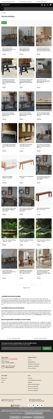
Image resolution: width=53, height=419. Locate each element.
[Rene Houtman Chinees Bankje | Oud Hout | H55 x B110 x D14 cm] (26, 101)
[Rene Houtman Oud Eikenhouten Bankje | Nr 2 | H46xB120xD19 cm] (9, 259)
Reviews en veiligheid (33, 390)
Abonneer (47, 348)
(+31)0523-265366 (9, 362)
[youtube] (41, 405)
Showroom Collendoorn (33, 388)
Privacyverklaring (32, 368)
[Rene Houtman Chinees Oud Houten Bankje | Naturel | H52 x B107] (44, 165)
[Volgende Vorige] (40, 284)
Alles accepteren (15, 417)
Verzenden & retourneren (34, 364)
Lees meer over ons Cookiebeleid (33, 413)
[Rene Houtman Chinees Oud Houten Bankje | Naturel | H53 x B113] (26, 196)
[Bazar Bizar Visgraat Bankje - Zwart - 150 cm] (26, 228)
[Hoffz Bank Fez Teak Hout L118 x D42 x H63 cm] (26, 133)
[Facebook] (29, 405)
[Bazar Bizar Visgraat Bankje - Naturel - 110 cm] (9, 228)
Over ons (3, 380)
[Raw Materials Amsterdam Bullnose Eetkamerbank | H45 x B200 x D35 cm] (26, 259)
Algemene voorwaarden (33, 366)
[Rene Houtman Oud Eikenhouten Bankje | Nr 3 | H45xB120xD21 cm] (9, 36)
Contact (29, 360)
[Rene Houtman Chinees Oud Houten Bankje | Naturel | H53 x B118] (9, 196)
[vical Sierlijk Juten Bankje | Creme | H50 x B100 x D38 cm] (9, 133)
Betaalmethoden (31, 362)
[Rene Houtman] (5, 5)
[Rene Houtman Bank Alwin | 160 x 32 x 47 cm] (44, 196)
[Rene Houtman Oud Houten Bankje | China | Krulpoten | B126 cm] (44, 133)
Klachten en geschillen (33, 386)
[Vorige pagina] (12, 284)
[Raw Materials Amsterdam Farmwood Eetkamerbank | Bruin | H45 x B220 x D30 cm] (44, 36)
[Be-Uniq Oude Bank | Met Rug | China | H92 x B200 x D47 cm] (44, 101)
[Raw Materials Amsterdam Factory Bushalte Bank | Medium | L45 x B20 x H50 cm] (26, 68)
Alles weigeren (27, 417)
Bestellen (30, 382)
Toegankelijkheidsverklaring (34, 380)
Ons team (30, 378)
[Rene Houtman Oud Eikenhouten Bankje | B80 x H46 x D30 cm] (44, 68)
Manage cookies (38, 417)
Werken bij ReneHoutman (33, 384)
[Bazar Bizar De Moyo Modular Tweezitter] (9, 165)
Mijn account (4, 378)
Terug (4, 12)
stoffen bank (38, 314)
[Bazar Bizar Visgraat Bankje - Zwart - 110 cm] (44, 228)
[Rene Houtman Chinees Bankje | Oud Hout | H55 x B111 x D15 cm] (9, 101)
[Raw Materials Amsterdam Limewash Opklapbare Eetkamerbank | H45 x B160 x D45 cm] (44, 259)
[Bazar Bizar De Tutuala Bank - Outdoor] (26, 165)
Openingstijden (13, 358)
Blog (2, 382)
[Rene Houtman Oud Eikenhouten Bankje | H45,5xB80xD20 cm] (26, 36)
